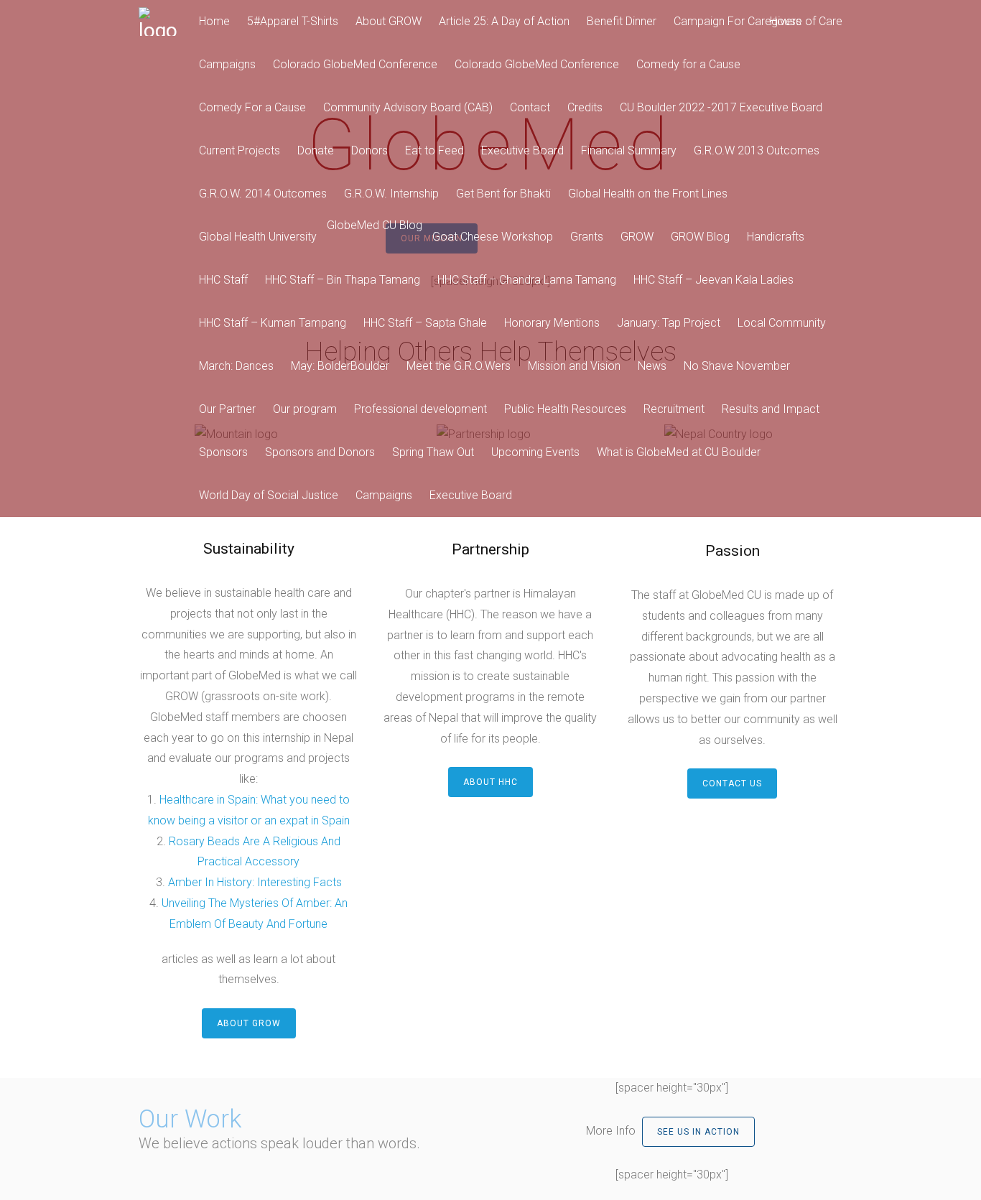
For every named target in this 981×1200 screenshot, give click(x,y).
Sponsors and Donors (320, 452)
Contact (530, 107)
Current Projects (239, 150)
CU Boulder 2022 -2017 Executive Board (721, 107)
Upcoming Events (535, 452)
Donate (315, 150)
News (652, 366)
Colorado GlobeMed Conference (355, 64)
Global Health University (258, 236)
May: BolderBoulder (340, 366)
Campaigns (227, 64)
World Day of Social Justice (268, 495)
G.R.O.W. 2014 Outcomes (263, 193)
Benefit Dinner (621, 21)
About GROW (388, 21)
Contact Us (732, 783)
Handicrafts (775, 236)
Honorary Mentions (552, 323)
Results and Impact (770, 409)
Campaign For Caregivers (737, 21)
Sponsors (223, 452)
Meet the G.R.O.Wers (458, 366)
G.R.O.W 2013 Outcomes (756, 150)
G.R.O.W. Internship (391, 193)
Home (214, 21)
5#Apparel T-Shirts (292, 21)
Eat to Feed (434, 150)
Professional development (420, 409)
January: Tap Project (668, 323)
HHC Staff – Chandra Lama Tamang (526, 280)
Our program (305, 409)
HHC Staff (223, 280)
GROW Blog (700, 236)
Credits (585, 107)
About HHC (490, 782)
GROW (637, 236)
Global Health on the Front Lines (647, 193)
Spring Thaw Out (433, 452)
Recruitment (674, 409)
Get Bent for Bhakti (503, 193)
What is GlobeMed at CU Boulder (679, 452)
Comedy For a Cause (252, 107)
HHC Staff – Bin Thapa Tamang (342, 280)
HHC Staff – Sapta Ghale (425, 323)
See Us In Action (698, 1132)
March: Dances (236, 366)
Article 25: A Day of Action (504, 21)
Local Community (782, 323)
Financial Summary (629, 150)
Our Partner (227, 409)
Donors (369, 150)
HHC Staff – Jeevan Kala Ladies (713, 280)
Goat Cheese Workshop (492, 236)
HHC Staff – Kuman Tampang (272, 323)
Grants (586, 236)
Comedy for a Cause (688, 64)
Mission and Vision (574, 366)
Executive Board (522, 150)
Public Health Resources (565, 409)
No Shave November (737, 366)
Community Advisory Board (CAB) (408, 107)
